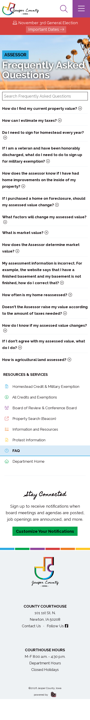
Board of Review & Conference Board (44, 408)
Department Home (28, 461)
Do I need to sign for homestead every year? (43, 132)
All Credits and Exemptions (34, 397)
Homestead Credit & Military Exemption (45, 386)
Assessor (15, 54)
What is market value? (22, 232)
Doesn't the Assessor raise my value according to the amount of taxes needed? (45, 310)
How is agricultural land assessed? (34, 359)
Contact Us (31, 626)
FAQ (16, 450)
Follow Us (55, 626)
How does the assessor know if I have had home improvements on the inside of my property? (40, 180)
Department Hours (45, 663)
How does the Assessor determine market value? (41, 247)
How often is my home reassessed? (34, 295)
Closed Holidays (45, 669)
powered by (41, 694)
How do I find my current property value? (39, 108)
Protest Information (28, 440)
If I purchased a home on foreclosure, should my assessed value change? (43, 201)
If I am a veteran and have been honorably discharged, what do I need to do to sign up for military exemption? (42, 154)
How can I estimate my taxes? (29, 120)
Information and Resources (35, 429)
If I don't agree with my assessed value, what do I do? (43, 344)
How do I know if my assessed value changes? (44, 325)
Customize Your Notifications (45, 531)
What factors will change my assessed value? (44, 217)
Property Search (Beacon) (34, 418)
